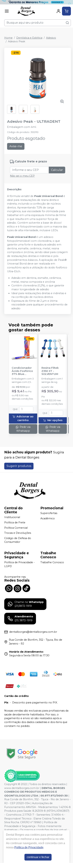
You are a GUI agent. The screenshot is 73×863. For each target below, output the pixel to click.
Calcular (57, 170)
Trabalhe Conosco (52, 562)
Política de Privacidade (28, 847)
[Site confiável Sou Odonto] (22, 775)
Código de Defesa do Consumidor (17, 540)
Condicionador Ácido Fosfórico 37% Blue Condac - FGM (22, 371)
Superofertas (48, 513)
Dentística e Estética (29, 37)
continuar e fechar (38, 857)
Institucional (12, 517)
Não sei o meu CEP (22, 175)
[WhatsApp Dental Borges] (8, 588)
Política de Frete (14, 522)
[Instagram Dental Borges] (17, 588)
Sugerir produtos (19, 466)
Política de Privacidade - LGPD (19, 564)
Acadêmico (47, 518)
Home (8, 37)
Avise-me (15, 146)
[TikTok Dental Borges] (26, 588)
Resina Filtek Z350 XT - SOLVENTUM (50, 371)
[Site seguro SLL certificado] (22, 753)
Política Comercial (16, 527)
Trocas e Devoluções (17, 532)
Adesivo (51, 37)
